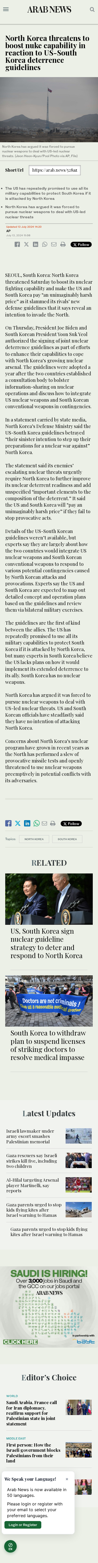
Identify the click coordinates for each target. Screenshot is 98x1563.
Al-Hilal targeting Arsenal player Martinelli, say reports (32, 1185)
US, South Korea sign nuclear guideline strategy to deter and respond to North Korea (46, 943)
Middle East (16, 1438)
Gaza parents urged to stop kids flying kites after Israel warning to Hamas (33, 1210)
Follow (83, 244)
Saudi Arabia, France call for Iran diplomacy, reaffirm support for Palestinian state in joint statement (31, 1412)
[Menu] (6, 9)
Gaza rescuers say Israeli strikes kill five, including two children (31, 1160)
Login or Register (23, 1525)
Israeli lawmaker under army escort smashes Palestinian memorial (30, 1136)
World (12, 1396)
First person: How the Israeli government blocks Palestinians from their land (33, 1452)
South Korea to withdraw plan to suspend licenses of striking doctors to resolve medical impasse (48, 1045)
